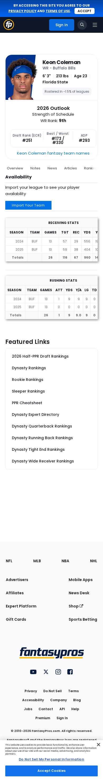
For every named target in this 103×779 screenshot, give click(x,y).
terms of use (58, 11)
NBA (65, 561)
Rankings (92, 168)
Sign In (62, 718)
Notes (35, 168)
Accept (84, 11)
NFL (9, 561)
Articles (70, 168)
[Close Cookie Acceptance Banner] (98, 744)
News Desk (79, 593)
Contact (46, 709)
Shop (74, 606)
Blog (77, 700)
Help (75, 709)
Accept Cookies (51, 770)
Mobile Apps (81, 579)
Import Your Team (28, 205)
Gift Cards (16, 619)
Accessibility (33, 700)
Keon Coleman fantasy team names (53, 153)
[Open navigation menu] (95, 25)
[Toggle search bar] (82, 25)
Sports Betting (83, 619)
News (52, 168)
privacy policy (22, 11)
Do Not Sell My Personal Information (51, 759)
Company (58, 700)
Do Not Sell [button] (52, 691)
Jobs (28, 709)
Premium (42, 718)
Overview (15, 168)
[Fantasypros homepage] (8, 28)
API (62, 709)
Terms (73, 691)
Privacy (31, 691)
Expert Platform (21, 606)
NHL (93, 561)
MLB (37, 561)
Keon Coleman (61, 62)
